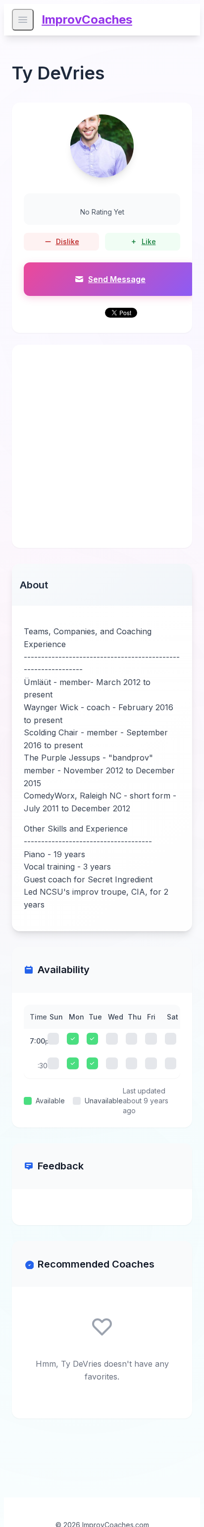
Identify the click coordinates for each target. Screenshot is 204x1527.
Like (149, 241)
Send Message (117, 279)
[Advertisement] (102, 446)
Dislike (67, 241)
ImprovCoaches (87, 19)
